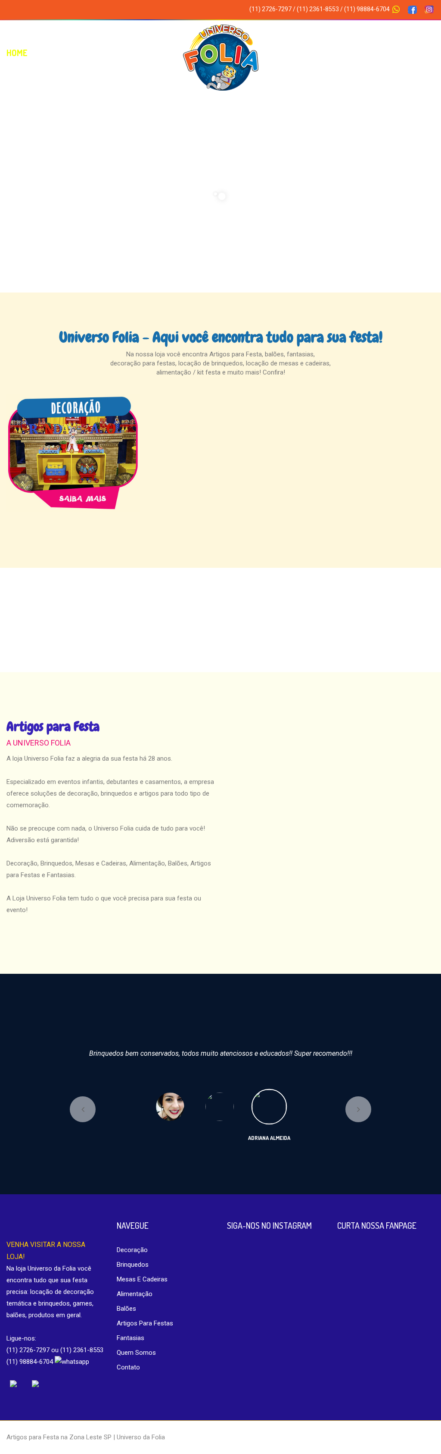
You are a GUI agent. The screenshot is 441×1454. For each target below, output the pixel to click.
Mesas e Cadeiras (343, 52)
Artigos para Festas (145, 1323)
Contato (417, 52)
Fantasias (130, 1338)
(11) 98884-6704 (367, 9)
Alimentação (134, 1294)
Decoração (143, 52)
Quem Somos (74, 52)
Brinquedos (133, 1264)
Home (17, 52)
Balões (126, 1308)
